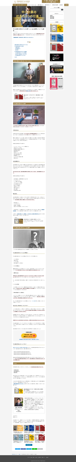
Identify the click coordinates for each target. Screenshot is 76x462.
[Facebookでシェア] (23, 449)
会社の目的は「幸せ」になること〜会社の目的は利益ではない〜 (18, 432)
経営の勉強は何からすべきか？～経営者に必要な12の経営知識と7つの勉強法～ (29, 442)
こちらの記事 (33, 300)
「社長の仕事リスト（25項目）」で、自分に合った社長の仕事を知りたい (28, 213)
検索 (62, 9)
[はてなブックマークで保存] (29, 449)
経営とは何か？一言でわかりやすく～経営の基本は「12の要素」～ (39, 432)
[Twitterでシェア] (17, 449)
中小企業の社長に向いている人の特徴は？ (21, 52)
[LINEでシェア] (34, 449)
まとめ (16, 57)
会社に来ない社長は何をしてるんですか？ (21, 54)
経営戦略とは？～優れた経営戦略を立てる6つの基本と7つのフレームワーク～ (29, 432)
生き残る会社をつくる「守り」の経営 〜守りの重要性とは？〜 (18, 442)
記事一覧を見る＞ (28, 444)
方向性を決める (17, 47)
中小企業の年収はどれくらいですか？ (20, 55)
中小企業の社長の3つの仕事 (19, 46)
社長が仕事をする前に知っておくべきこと (21, 44)
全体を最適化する (17, 48)
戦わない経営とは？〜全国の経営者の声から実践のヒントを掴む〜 (39, 442)
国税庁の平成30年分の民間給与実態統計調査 (20, 347)
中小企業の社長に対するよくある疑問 (21, 51)
